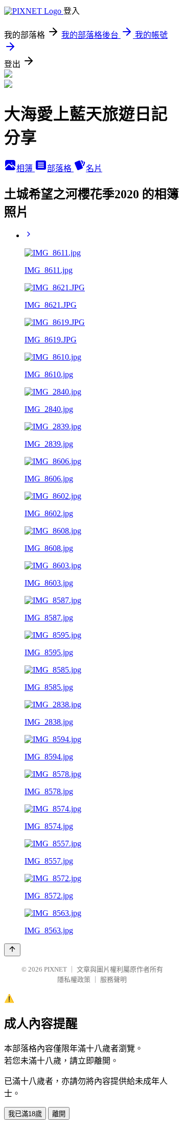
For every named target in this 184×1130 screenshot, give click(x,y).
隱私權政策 (73, 979)
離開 (58, 1114)
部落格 (60, 168)
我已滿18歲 (25, 1114)
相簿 (25, 168)
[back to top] (12, 949)
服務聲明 (113, 979)
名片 (94, 168)
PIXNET (55, 969)
